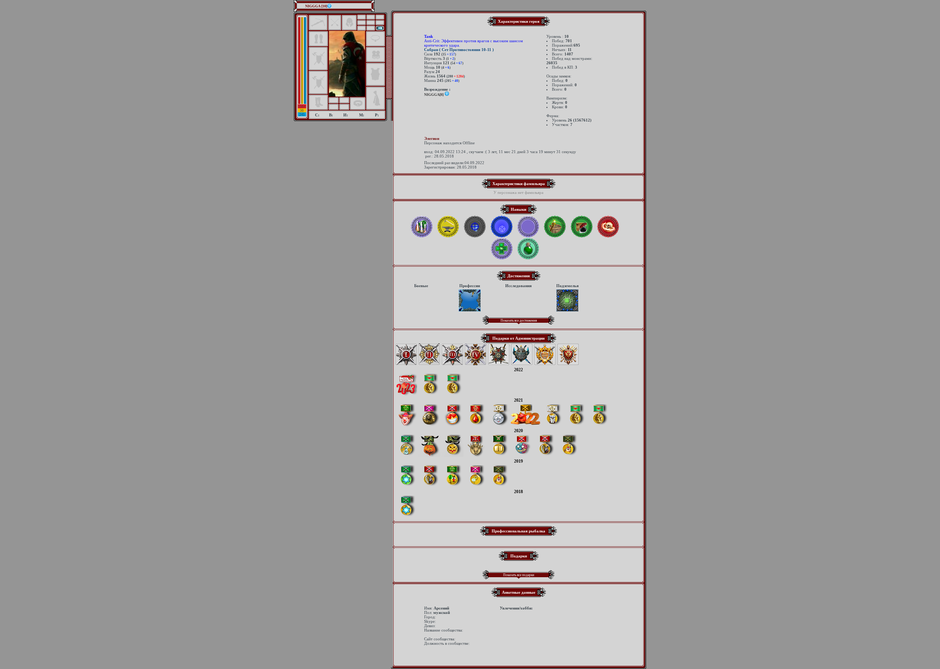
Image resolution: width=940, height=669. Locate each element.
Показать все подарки (518, 575)
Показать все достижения (518, 320)
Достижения (518, 276)
